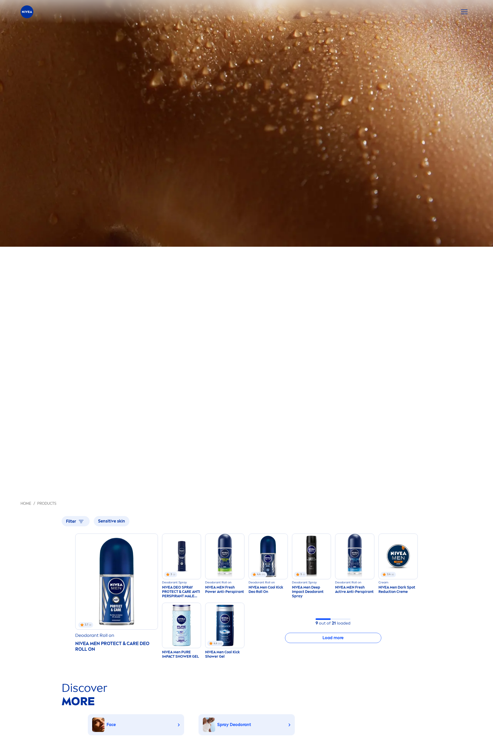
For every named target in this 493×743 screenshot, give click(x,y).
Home (26, 503)
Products (46, 503)
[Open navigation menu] (464, 12)
